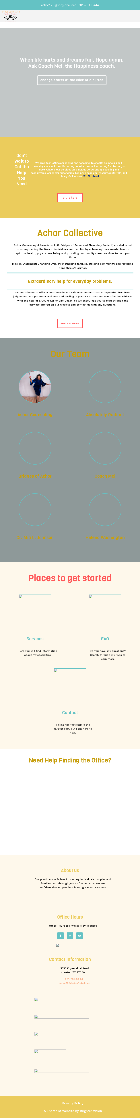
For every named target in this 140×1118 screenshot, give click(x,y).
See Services (70, 323)
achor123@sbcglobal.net (74, 982)
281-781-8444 (90, 176)
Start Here (70, 198)
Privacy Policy (72, 1103)
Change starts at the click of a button (70, 80)
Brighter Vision (91, 1111)
